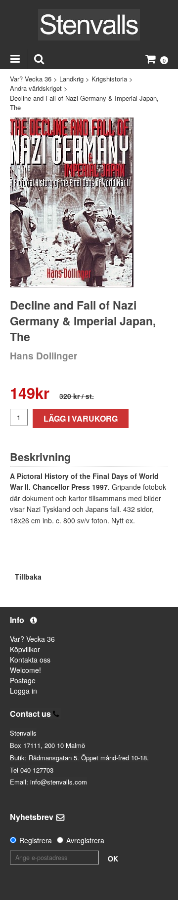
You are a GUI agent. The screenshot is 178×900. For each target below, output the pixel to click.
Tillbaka (28, 577)
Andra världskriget (36, 88)
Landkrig (71, 78)
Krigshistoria (109, 78)
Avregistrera (85, 840)
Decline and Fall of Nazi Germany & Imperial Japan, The (84, 103)
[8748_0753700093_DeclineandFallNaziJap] (72, 202)
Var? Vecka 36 (30, 78)
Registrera (35, 840)
